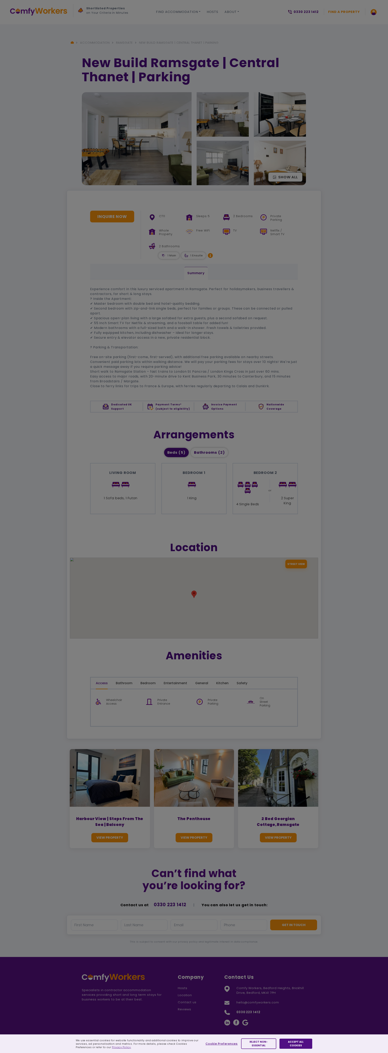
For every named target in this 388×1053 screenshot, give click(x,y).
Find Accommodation (177, 12)
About (231, 12)
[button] (210, 255)
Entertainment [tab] (175, 683)
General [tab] (201, 683)
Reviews (184, 1009)
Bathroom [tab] (124, 683)
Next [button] (82, 29)
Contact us (187, 1002)
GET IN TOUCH (294, 925)
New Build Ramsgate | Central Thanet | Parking (179, 42)
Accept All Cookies (296, 1043)
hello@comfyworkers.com (257, 1002)
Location (185, 995)
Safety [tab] (242, 683)
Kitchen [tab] (222, 683)
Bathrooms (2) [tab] (209, 452)
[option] (104, 11)
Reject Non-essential (259, 1043)
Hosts (212, 12)
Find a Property (344, 12)
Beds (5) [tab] (176, 452)
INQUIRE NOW (112, 216)
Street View (296, 564)
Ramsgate (124, 42)
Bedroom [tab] (148, 683)
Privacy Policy (121, 1047)
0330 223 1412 (170, 905)
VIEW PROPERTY (109, 837)
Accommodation (95, 42)
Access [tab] (102, 683)
